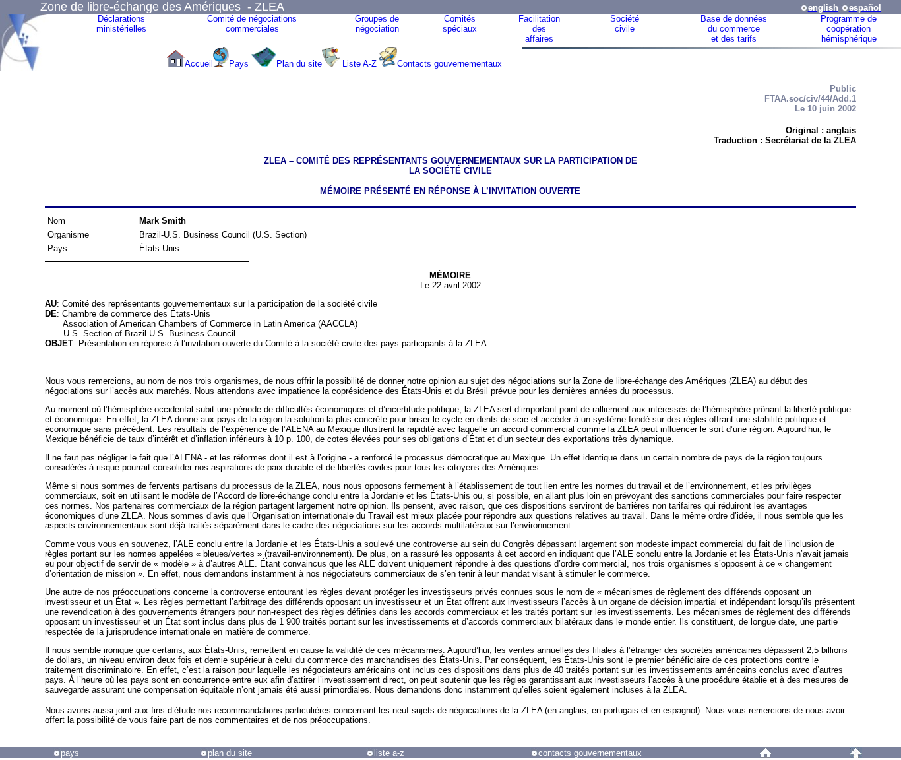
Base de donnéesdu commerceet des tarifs (733, 29)
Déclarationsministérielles (121, 24)
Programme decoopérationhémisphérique (849, 29)
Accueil (199, 64)
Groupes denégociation (377, 24)
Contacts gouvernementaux (449, 64)
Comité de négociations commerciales (252, 24)
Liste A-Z (359, 64)
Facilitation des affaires (539, 29)
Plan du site (299, 64)
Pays (240, 64)
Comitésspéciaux (460, 24)
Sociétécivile (624, 24)
